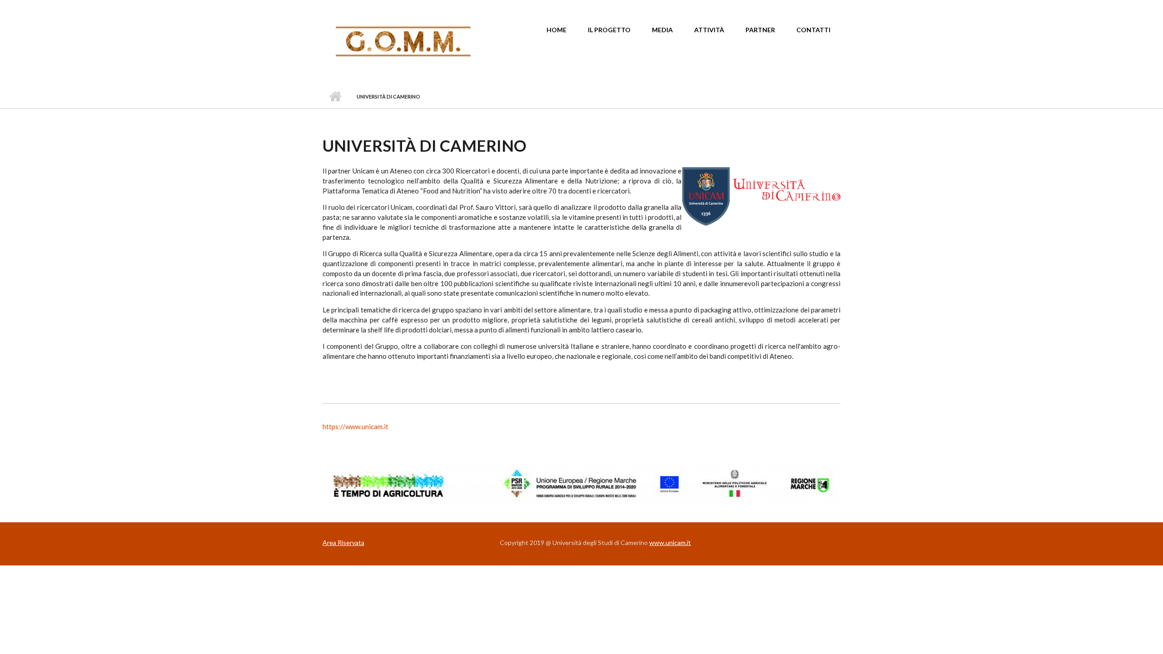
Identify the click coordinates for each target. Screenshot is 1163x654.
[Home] (403, 41)
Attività (709, 30)
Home (557, 30)
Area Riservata (343, 542)
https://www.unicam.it (355, 426)
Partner (760, 30)
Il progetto (609, 30)
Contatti (813, 30)
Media (662, 30)
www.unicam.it (670, 542)
